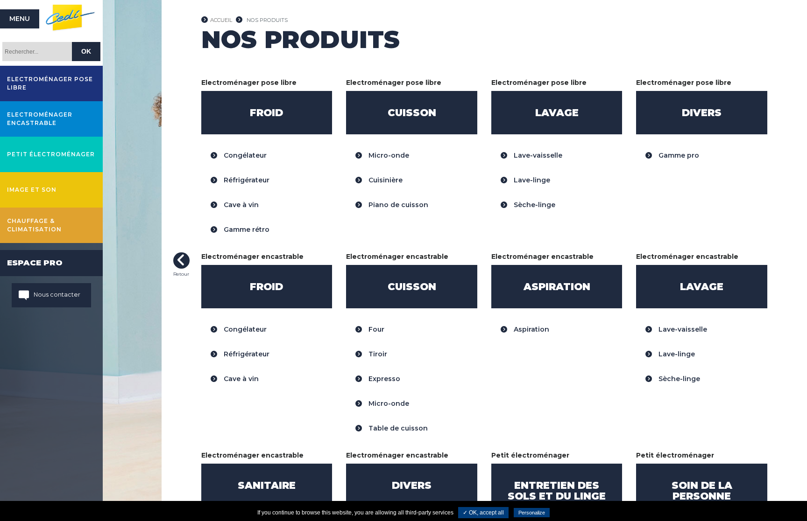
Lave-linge (531, 180)
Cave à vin (240, 205)
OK (86, 51)
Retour (181, 260)
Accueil (221, 20)
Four (375, 329)
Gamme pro (678, 155)
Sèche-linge (533, 205)
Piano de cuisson (397, 205)
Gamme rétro (245, 229)
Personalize (531, 512)
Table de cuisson (397, 428)
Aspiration (530, 329)
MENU (19, 18)
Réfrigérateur (245, 180)
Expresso (383, 379)
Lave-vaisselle (537, 155)
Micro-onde (388, 155)
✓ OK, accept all (483, 512)
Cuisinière (385, 180)
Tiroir (377, 354)
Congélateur (244, 155)
